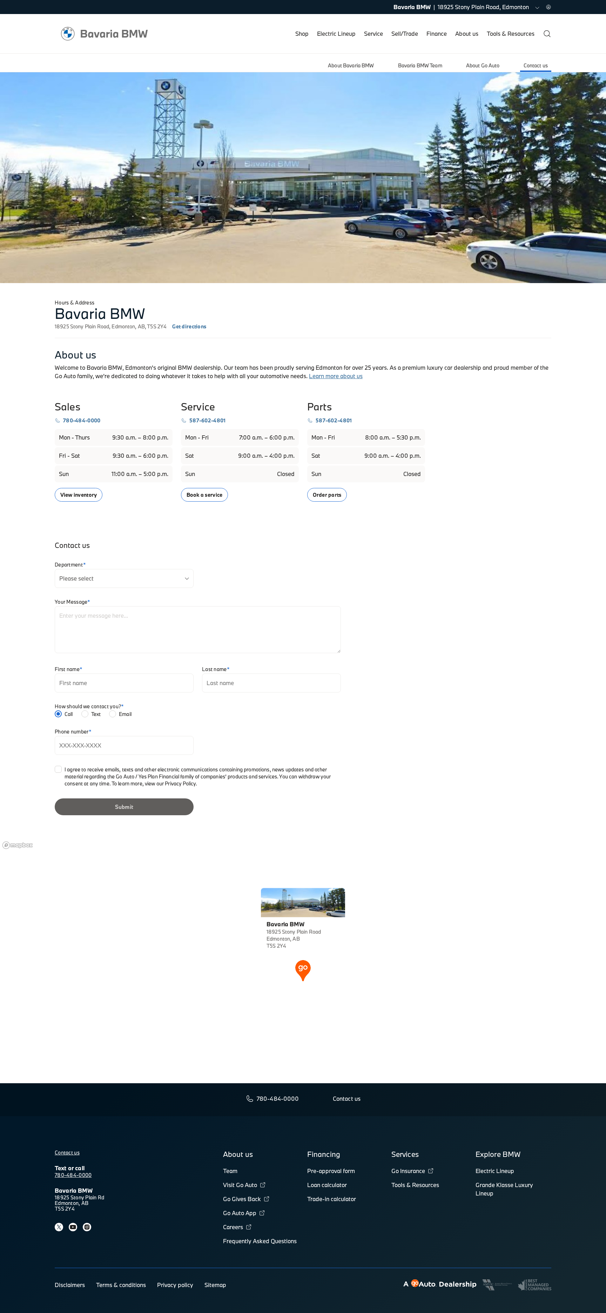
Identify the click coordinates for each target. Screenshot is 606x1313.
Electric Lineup (336, 33)
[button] (303, 970)
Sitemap (215, 1284)
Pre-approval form (331, 1170)
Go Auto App (239, 1213)
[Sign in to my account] (548, 7)
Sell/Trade (404, 33)
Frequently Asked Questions (260, 1241)
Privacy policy (175, 1284)
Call (69, 714)
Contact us (67, 1152)
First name (68, 669)
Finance (436, 33)
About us (466, 33)
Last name (216, 669)
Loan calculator (327, 1184)
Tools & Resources (510, 33)
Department (70, 565)
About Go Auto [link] (483, 65)
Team (230, 1170)
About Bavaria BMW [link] (351, 65)
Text (96, 714)
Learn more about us (336, 376)
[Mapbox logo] (17, 845)
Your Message (72, 602)
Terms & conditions (121, 1284)
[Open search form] (547, 33)
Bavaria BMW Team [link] (420, 65)
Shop (302, 33)
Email (125, 714)
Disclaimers (70, 1284)
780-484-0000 (73, 1175)
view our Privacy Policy (170, 783)
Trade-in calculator (331, 1199)
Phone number (73, 732)
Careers (233, 1227)
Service (373, 33)
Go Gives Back (242, 1199)
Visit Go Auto (240, 1184)
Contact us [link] (536, 65)
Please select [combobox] (76, 578)
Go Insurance (408, 1170)
